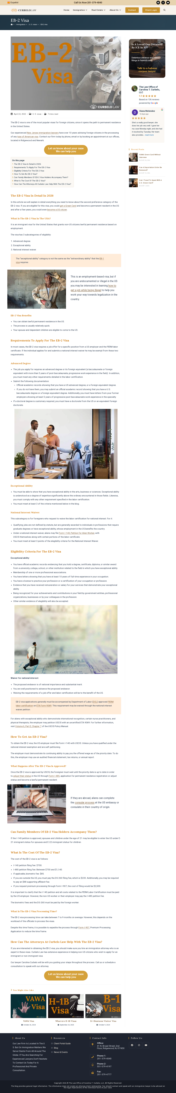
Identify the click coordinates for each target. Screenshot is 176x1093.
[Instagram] (163, 2)
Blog (56, 1048)
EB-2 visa (44, 24)
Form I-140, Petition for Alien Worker (76, 533)
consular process (84, 802)
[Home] (12, 24)
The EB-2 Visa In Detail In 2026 (27, 164)
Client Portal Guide (62, 1043)
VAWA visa (28, 1021)
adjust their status (22, 776)
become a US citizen (57, 209)
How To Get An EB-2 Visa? (25, 174)
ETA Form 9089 (44, 705)
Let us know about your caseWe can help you (66, 150)
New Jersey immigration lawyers (43, 132)
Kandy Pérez (145, 111)
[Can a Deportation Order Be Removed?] (133, 170)
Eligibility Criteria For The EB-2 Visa (29, 171)
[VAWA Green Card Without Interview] (133, 157)
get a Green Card (68, 205)
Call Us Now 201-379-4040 (88, 2)
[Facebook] (158, 2)
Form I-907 (83, 927)
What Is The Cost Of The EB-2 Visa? (29, 181)
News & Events (61, 1052)
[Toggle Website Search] (164, 10)
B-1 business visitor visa (103, 1021)
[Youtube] (168, 2)
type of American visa (27, 136)
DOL (95, 701)
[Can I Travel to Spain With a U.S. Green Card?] (133, 182)
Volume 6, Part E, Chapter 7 (28, 726)
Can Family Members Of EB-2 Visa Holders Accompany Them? (41, 177)
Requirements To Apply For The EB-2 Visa (32, 167)
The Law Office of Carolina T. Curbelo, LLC (149, 90)
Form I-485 (54, 776)
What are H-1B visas (65, 1021)
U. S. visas (37, 114)
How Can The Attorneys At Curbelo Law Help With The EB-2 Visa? (42, 184)
